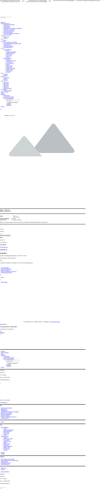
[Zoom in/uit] (0, 487)
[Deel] (3, 487)
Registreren (8, 105)
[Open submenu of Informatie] (5, 355)
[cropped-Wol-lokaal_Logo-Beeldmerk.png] (67, 319)
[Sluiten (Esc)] (4, 487)
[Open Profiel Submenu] (14, 359)
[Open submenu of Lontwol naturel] (8, 427)
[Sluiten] (0, 334)
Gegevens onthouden (12, 102)
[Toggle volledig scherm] (2, 487)
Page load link (3, 324)
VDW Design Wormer (55, 321)
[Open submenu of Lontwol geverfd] (11, 58)
